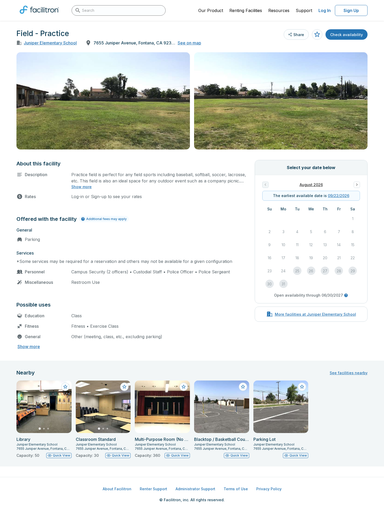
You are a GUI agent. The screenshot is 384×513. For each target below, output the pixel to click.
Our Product (210, 10)
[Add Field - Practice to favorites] (317, 34)
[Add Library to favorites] (65, 387)
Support (304, 10)
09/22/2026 (338, 195)
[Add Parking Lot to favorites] (302, 387)
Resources (278, 10)
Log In (324, 10)
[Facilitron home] (39, 15)
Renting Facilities (245, 10)
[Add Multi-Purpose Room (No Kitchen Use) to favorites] (183, 387)
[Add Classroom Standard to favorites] (124, 387)
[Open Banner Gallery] (103, 100)
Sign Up (351, 10)
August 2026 (311, 184)
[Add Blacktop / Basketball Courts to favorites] (243, 387)
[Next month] (357, 185)
